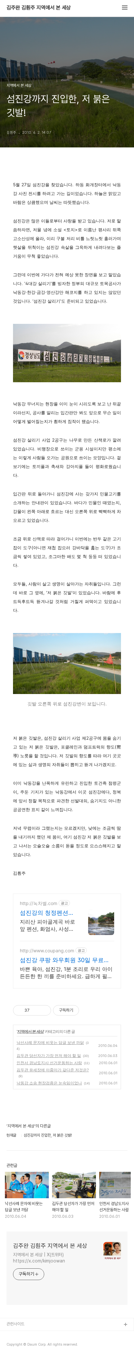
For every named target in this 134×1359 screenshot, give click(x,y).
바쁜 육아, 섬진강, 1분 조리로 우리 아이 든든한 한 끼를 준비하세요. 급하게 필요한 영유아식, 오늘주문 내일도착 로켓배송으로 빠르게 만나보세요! (66, 973)
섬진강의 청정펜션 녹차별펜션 (44, 913)
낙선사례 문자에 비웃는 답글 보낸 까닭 (50, 1042)
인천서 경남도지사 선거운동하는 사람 (49, 1062)
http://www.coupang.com (47, 950)
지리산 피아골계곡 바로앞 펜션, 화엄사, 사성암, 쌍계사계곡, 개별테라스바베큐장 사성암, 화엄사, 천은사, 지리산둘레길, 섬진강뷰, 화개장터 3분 (47, 925)
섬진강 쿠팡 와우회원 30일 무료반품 (65, 960)
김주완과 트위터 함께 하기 (28, 1335)
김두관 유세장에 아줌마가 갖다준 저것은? (53, 1069)
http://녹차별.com (38, 903)
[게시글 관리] (44, 1010)
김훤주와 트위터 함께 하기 (28, 1345)
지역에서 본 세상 (30, 1031)
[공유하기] (36, 1010)
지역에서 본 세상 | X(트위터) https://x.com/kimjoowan (39, 1257)
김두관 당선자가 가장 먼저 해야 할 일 (49, 1055)
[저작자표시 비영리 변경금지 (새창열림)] (88, 1010)
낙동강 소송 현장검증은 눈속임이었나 (49, 1082)
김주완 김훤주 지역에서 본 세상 (39, 8)
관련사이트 (15, 1323)
